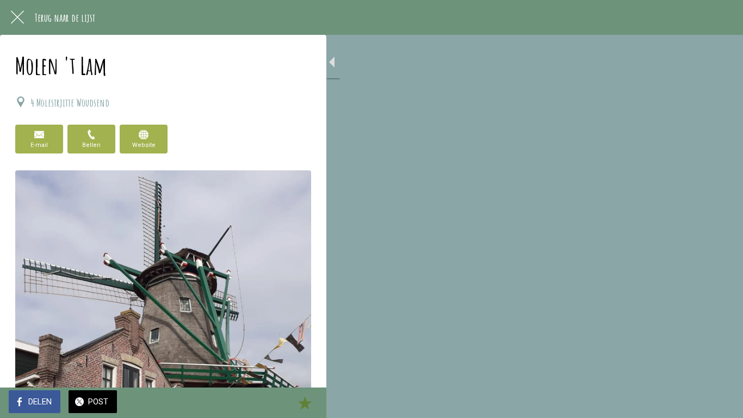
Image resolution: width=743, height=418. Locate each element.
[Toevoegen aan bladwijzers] (305, 403)
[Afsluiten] (17, 17)
